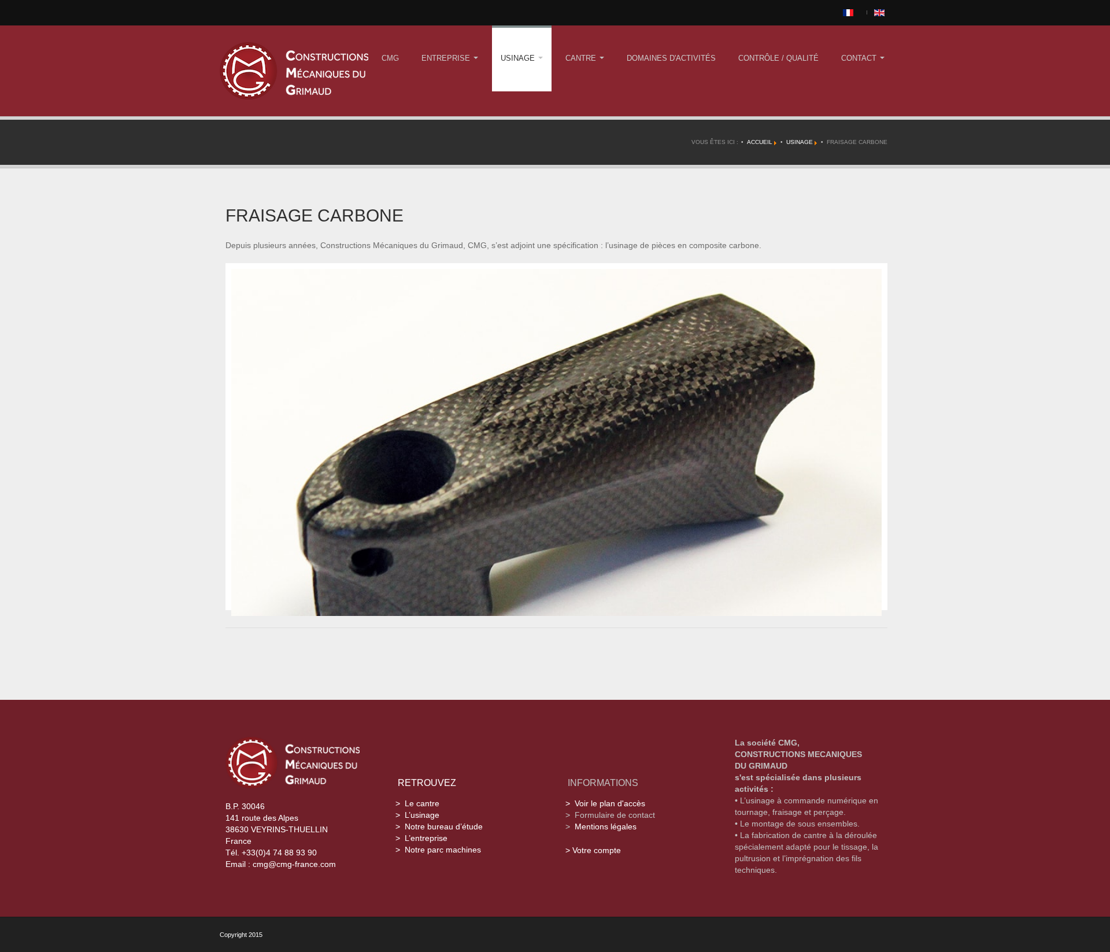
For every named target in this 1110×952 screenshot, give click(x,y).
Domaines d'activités (671, 58)
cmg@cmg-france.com (294, 864)
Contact (860, 58)
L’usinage (422, 815)
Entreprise (446, 58)
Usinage (519, 58)
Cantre (581, 58)
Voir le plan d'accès (610, 803)
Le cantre (422, 803)
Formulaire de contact (615, 815)
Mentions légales (606, 826)
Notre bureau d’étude (444, 826)
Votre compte (596, 850)
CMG (390, 58)
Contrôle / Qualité (778, 58)
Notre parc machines (443, 849)
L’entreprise (426, 838)
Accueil (759, 142)
